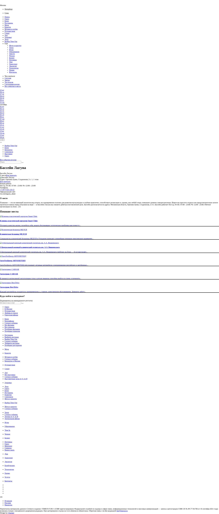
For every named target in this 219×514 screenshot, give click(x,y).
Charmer (11, 513)
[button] (1, 142)
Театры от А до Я (11, 417)
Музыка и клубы (11, 29)
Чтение (12, 56)
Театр (11, 48)
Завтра (7, 80)
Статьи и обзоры (11, 323)
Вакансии (8, 505)
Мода (7, 25)
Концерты (8, 150)
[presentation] (1, 139)
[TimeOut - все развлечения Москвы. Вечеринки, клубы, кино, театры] (5, 3)
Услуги (7, 477)
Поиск (7, 17)
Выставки (8, 154)
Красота (8, 27)
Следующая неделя (12, 84)
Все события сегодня (8, 160)
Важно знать (9, 450)
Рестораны (9, 23)
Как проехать (11, 175)
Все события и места (13, 86)
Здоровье (8, 37)
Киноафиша (9, 321)
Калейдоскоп (10, 466)
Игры (11, 50)
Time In (12, 54)
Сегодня (8, 78)
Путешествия (10, 31)
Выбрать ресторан (12, 337)
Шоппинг (8, 446)
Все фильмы (9, 325)
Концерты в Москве (12, 361)
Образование (14, 52)
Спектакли (9, 152)
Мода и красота (15, 46)
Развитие (8, 395)
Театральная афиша (12, 419)
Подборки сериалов (12, 331)
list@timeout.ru (122, 511)
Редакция (8, 501)
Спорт (7, 33)
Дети (6, 39)
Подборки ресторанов (13, 345)
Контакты (13, 72)
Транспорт (13, 64)
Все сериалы (9, 327)
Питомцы (13, 60)
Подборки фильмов (12, 329)
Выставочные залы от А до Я (16, 379)
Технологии (13, 68)
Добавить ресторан (12, 343)
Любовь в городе (11, 313)
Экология (13, 66)
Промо (11, 70)
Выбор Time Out (11, 41)
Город (7, 19)
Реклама (8, 503)
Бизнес (11, 58)
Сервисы (8, 448)
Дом (10, 62)
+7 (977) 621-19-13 (7, 190)
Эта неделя (9, 82)
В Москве (8, 309)
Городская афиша (11, 315)
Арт (6, 35)
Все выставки (10, 375)
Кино (7, 21)
